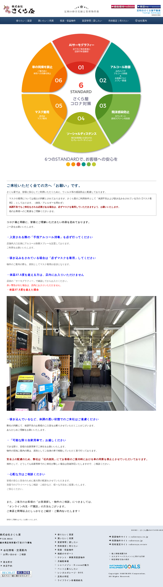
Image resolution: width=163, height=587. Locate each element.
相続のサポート (66, 554)
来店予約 (7, 566)
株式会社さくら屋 (10, 534)
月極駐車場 (63, 561)
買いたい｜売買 (46, 20)
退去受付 (7, 562)
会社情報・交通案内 (15, 550)
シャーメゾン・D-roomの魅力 (73, 565)
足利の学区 (63, 576)
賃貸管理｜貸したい (92, 20)
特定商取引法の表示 (120, 559)
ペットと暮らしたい (68, 569)
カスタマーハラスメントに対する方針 (128, 556)
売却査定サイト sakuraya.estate (129, 544)
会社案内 (142, 20)
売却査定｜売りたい (118, 20)
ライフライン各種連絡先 (70, 580)
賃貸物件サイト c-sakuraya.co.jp (130, 537)
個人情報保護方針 (119, 553)
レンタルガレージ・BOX (70, 573)
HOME (134, 530)
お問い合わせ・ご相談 (14, 554)
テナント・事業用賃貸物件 (71, 557)
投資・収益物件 (68, 20)
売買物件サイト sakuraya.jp (127, 540)
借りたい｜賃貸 (24, 20)
